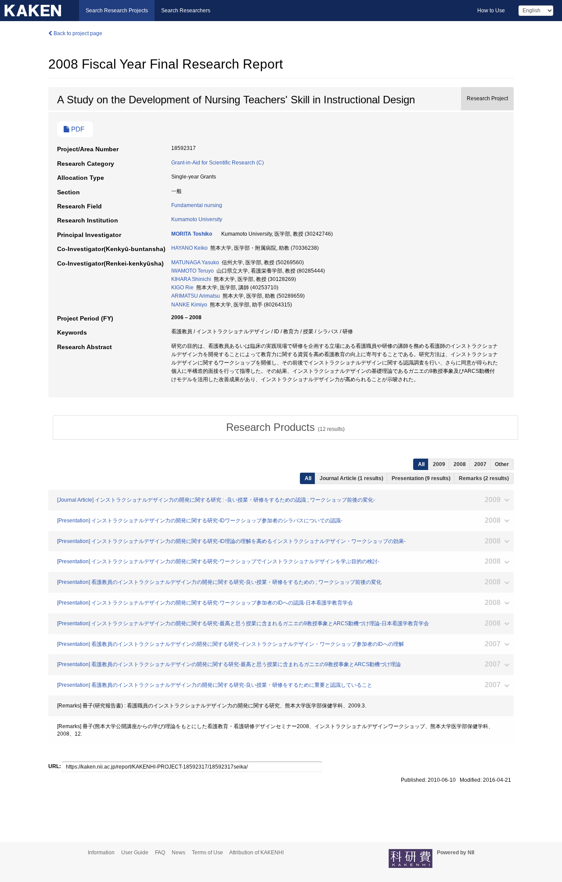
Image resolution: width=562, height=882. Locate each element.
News (178, 852)
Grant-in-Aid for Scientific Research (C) (217, 163)
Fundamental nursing (196, 205)
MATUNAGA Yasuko (195, 262)
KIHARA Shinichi (191, 279)
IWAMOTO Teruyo (192, 271)
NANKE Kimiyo (189, 305)
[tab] (285, 427)
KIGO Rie (182, 287)
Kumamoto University (196, 219)
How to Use (491, 10)
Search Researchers (185, 10)
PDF (76, 129)
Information (101, 852)
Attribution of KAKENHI (256, 852)
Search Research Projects (117, 10)
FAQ (160, 852)
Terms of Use (207, 852)
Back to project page (77, 33)
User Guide (134, 852)
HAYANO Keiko (189, 248)
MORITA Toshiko (191, 234)
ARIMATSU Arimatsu (195, 296)
